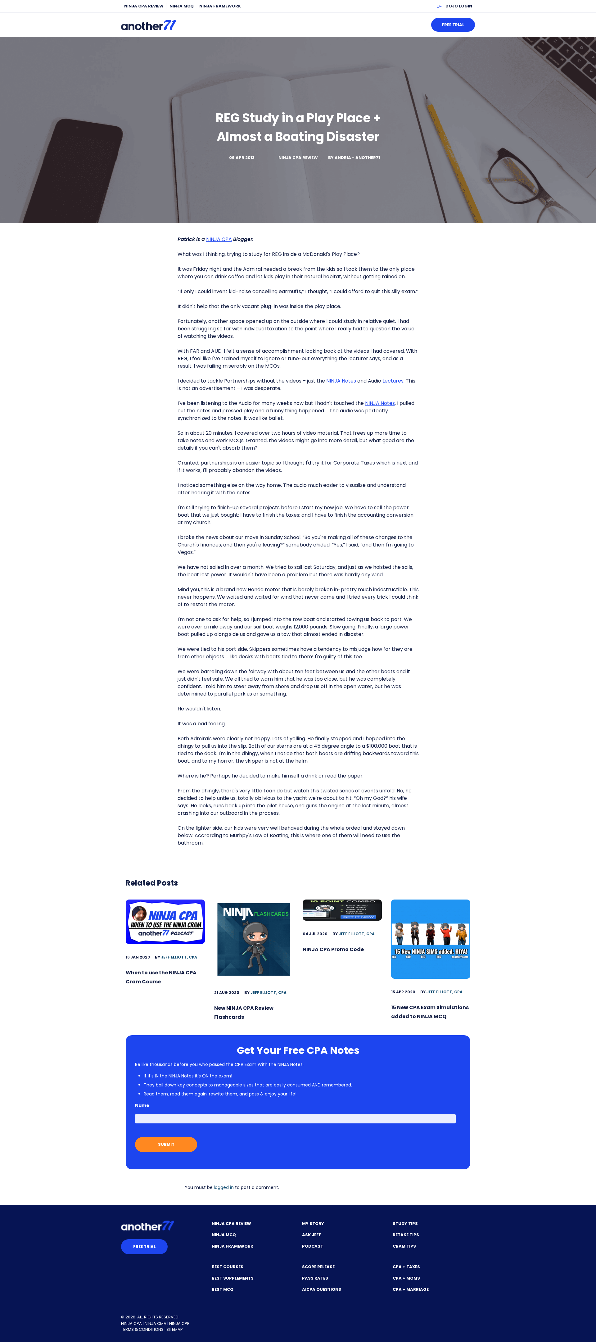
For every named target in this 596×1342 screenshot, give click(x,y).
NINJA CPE (179, 1323)
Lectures (393, 380)
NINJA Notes (341, 380)
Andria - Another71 (357, 158)
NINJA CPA (219, 239)
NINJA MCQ (181, 6)
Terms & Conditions (142, 1329)
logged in (224, 1187)
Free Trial (453, 25)
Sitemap (174, 1329)
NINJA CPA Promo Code (333, 949)
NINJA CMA (155, 1323)
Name (142, 1105)
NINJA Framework (220, 6)
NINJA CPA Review (144, 6)
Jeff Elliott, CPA (179, 957)
